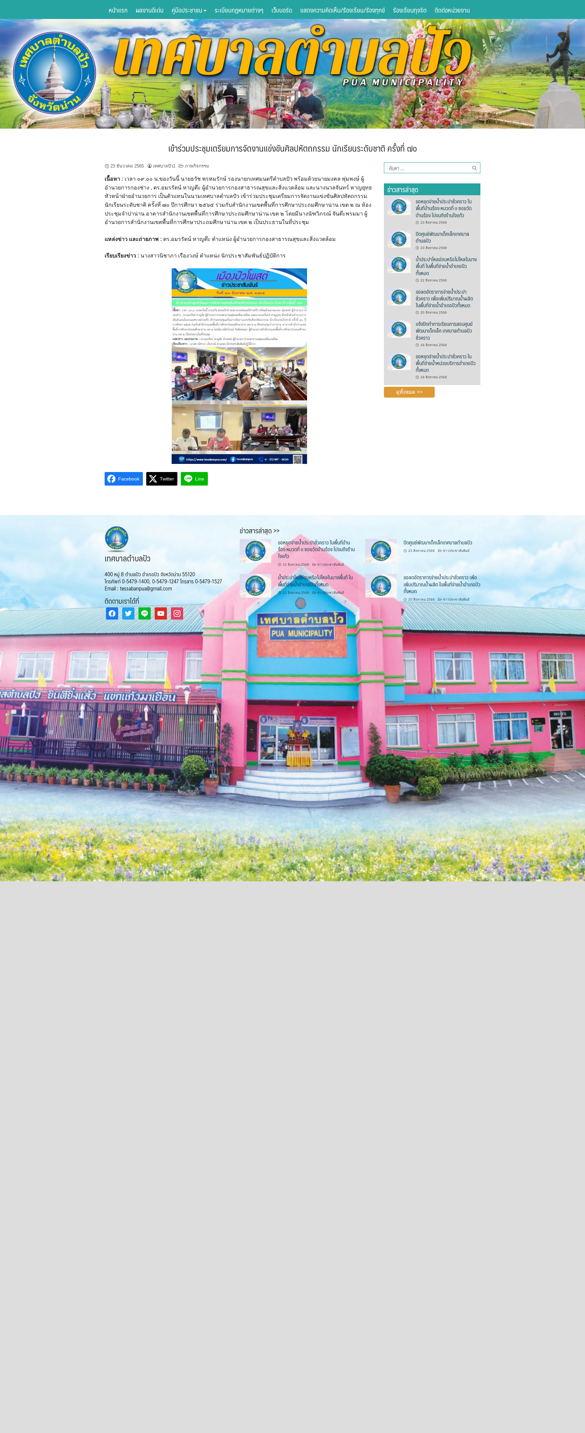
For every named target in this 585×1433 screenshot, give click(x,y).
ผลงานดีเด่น (150, 9)
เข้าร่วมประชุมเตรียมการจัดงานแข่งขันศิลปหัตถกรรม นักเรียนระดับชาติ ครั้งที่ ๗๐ (292, 147)
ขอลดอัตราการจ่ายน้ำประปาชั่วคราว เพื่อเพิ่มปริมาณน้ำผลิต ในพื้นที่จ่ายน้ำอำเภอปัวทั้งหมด (444, 298)
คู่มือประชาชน (187, 9)
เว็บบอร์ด (282, 9)
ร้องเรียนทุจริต (410, 9)
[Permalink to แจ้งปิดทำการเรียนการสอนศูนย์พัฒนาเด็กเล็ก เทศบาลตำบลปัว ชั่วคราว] (398, 328)
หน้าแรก (118, 9)
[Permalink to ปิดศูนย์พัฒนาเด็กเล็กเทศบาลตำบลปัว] (398, 238)
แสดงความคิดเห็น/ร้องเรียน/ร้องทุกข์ (342, 9)
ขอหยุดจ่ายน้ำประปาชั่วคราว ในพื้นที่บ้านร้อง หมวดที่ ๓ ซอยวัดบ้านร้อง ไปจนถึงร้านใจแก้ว (444, 208)
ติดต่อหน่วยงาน (452, 9)
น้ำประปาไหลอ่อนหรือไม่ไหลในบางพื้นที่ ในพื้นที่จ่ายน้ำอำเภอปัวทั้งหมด (446, 265)
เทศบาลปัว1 (164, 166)
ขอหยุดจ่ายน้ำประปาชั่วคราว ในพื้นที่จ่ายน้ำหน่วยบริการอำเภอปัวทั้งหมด (446, 363)
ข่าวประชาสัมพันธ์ (330, 564)
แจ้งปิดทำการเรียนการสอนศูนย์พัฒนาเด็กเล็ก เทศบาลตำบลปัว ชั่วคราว (444, 330)
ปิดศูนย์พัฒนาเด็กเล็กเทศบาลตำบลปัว (442, 237)
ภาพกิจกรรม (197, 166)
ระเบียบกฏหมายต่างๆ (239, 9)
